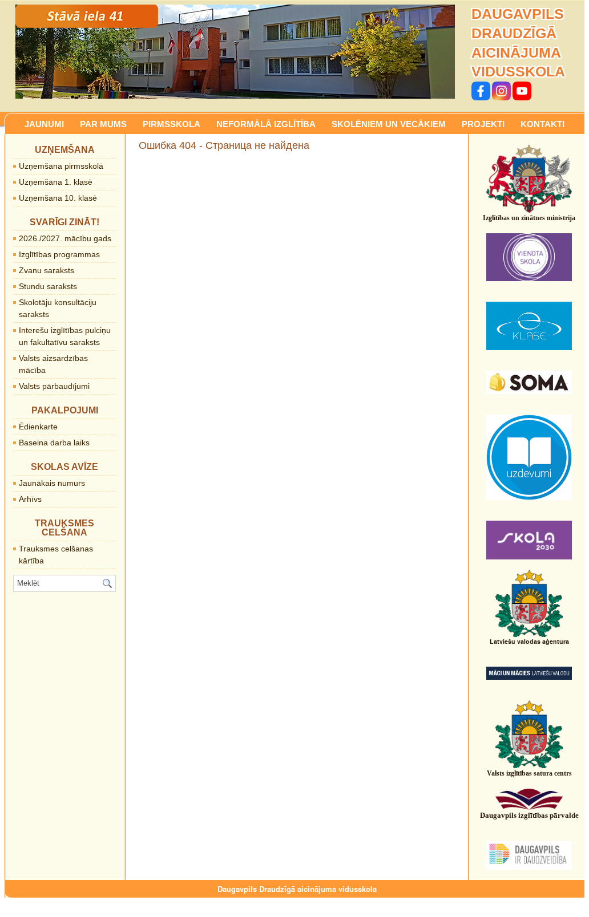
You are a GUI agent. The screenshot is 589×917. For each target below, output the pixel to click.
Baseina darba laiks (54, 442)
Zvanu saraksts (46, 270)
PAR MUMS (103, 124)
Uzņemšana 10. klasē (58, 197)
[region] (235, 52)
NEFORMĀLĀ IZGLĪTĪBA (266, 124)
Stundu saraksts (48, 286)
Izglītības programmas (59, 254)
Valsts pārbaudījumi (54, 386)
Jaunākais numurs (52, 483)
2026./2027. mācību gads (65, 238)
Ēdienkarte (38, 426)
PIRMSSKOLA (171, 124)
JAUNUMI (44, 124)
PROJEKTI (483, 124)
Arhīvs (30, 499)
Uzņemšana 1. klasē (55, 181)
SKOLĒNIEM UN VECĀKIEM (389, 124)
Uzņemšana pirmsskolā (61, 166)
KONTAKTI (542, 124)
